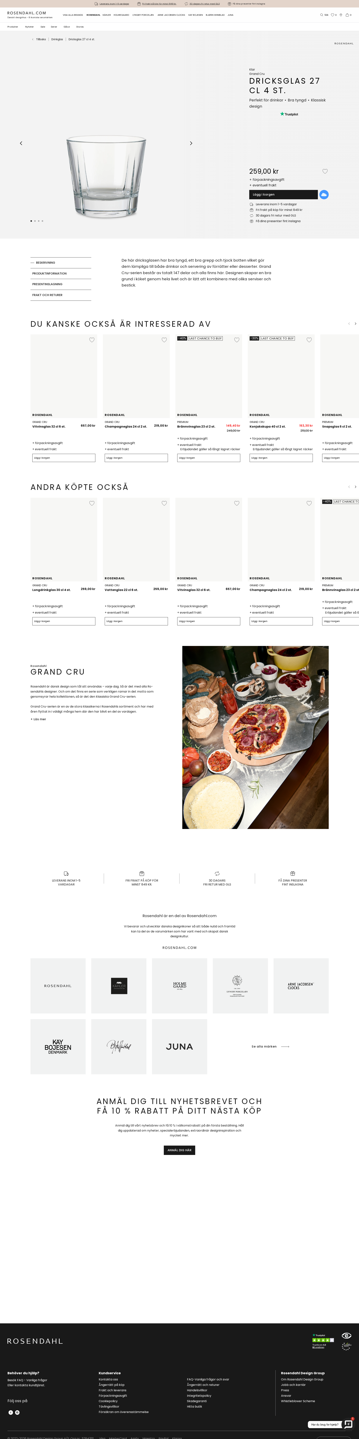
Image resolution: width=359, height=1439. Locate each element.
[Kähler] (118, 985)
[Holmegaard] (179, 985)
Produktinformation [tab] (49, 273)
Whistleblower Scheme (298, 1401)
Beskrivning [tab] (45, 262)
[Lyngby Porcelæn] (240, 985)
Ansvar (286, 1396)
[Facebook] (10, 1412)
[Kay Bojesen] (58, 1046)
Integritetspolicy (199, 1396)
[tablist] (60, 279)
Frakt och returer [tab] (47, 295)
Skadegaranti (197, 1401)
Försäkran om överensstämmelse (124, 1412)
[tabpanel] (198, 279)
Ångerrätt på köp (112, 1385)
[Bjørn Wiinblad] (118, 1046)
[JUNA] (179, 1046)
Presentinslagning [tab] (47, 284)
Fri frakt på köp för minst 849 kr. (159, 3)
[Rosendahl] (58, 985)
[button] (43, 221)
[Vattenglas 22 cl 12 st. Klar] (163, 587)
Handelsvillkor (197, 1390)
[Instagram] (17, 1412)
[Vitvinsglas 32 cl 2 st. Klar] (90, 424)
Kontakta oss (108, 1380)
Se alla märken (264, 1046)
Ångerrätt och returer (203, 1385)
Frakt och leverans (112, 1390)
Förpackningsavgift (113, 1396)
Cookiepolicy (108, 1401)
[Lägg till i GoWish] (324, 194)
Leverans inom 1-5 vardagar (114, 3)
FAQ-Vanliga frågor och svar (208, 1380)
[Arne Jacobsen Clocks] (301, 985)
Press (285, 1390)
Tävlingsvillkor (109, 1407)
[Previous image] (21, 143)
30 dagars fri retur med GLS (205, 3)
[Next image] (191, 143)
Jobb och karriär (293, 1385)
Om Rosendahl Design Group (302, 1380)
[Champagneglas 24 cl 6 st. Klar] (163, 424)
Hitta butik (194, 1407)
